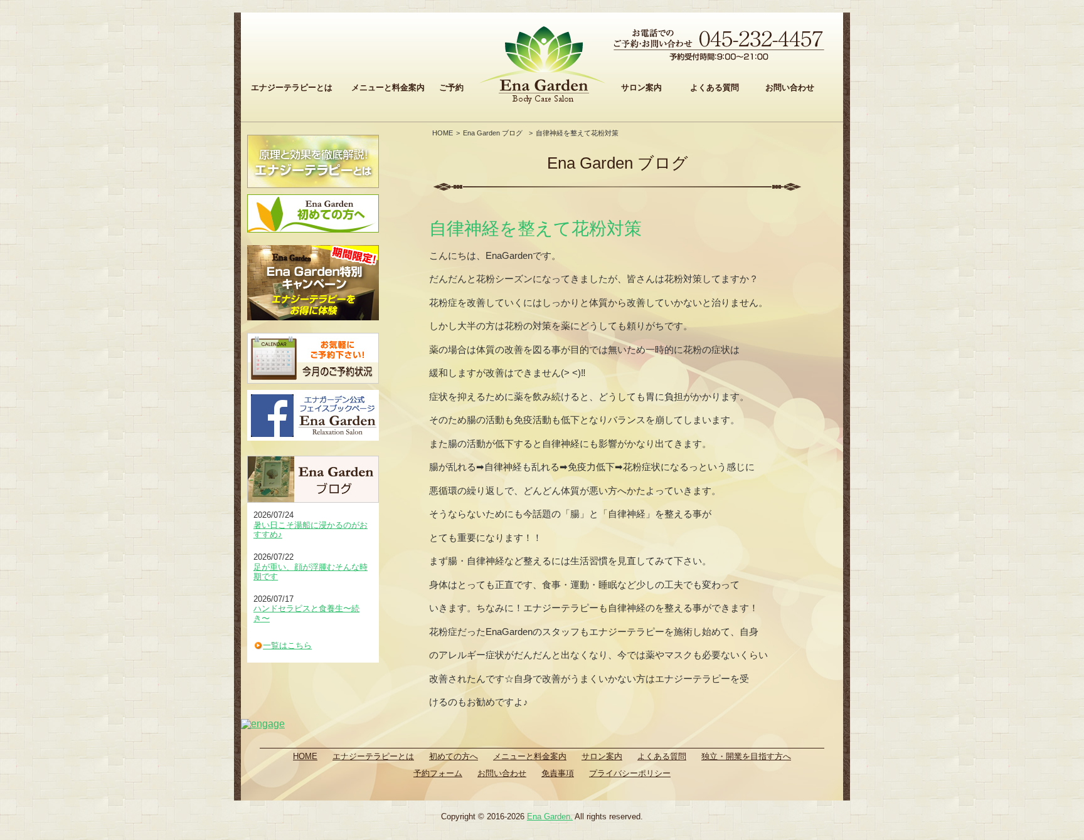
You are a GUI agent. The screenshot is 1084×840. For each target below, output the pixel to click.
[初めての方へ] (313, 213)
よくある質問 (714, 87)
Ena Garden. (550, 816)
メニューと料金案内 (388, 87)
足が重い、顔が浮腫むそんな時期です (310, 572)
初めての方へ (453, 756)
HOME (442, 133)
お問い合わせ (789, 87)
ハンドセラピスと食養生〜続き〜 (306, 613)
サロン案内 (641, 87)
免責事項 (557, 773)
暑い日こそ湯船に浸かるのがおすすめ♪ (310, 530)
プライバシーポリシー (630, 773)
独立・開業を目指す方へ (746, 756)
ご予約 (451, 87)
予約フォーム (437, 773)
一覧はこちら (287, 645)
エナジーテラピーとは (291, 87)
